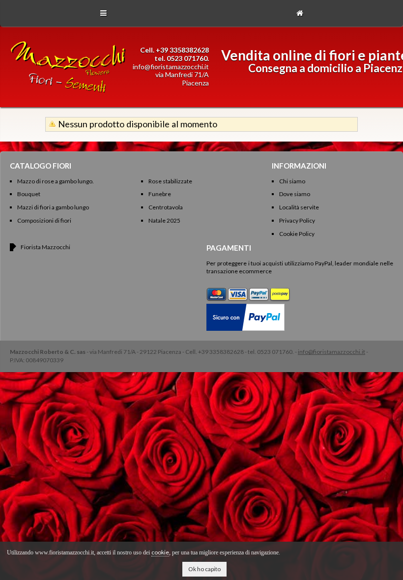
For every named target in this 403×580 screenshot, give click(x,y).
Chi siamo (292, 181)
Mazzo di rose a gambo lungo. (55, 181)
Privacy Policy (297, 220)
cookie (160, 552)
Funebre (159, 194)
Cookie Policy (297, 233)
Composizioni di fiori (44, 220)
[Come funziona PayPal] (245, 307)
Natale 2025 (164, 220)
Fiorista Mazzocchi (45, 247)
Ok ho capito (204, 569)
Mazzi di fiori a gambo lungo (53, 207)
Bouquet (28, 194)
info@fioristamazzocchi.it (171, 66)
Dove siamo (294, 194)
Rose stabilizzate (170, 181)
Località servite (299, 207)
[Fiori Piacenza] (68, 92)
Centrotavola (165, 207)
